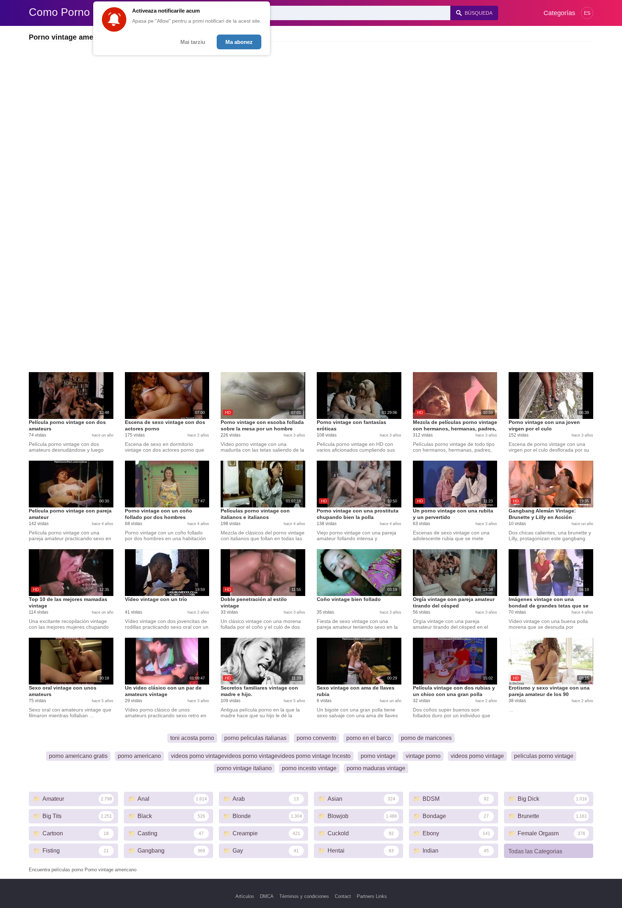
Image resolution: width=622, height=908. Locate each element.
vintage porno (423, 756)
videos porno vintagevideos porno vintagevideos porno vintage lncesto (261, 756)
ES (587, 13)
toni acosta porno (192, 738)
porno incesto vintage (309, 768)
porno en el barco (368, 738)
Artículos (244, 896)
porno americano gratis (78, 756)
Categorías (559, 13)
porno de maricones (426, 738)
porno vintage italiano (244, 768)
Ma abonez (239, 42)
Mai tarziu (192, 42)
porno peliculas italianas (255, 738)
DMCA (267, 896)
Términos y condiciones (304, 896)
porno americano (139, 756)
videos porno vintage (477, 756)
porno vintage (378, 756)
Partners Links (372, 896)
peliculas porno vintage (543, 756)
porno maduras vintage (376, 768)
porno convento (316, 738)
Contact (343, 896)
